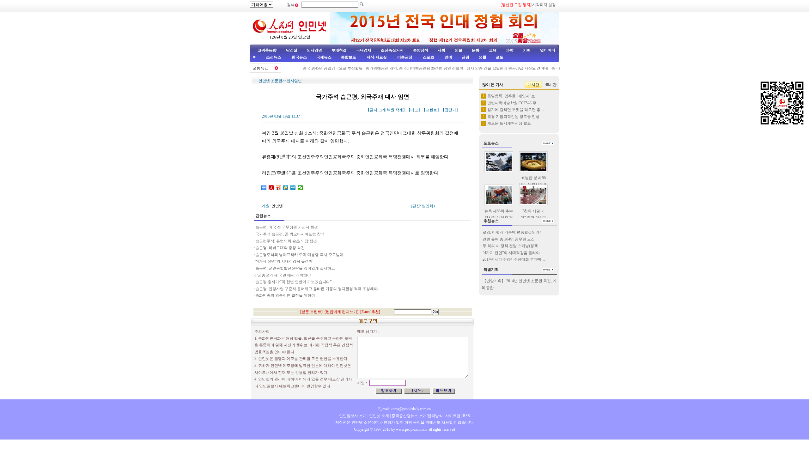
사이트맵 (452, 416)
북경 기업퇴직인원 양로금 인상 (513, 116)
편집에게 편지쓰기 (341, 312)
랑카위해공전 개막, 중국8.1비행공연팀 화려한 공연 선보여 (409, 68)
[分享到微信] (300, 187)
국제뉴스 (324, 57)
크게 (382, 110)
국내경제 (363, 50)
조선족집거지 (392, 50)
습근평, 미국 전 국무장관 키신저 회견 (286, 227)
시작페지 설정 (544, 5)
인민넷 (277, 206)
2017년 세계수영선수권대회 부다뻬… (514, 259)
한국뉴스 (299, 57)
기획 (527, 50)
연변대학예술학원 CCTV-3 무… (513, 103)
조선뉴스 (274, 57)
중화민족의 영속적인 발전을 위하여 (285, 295)
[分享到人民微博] (271, 187)
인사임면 (314, 50)
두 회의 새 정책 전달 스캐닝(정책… (512, 246)
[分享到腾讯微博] (293, 187)
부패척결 (339, 50)
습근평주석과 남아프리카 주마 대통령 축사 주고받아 (299, 254)
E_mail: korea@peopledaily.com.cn (404, 409)
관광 (465, 57)
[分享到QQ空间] (286, 187)
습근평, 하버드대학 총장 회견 (280, 248)
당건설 (291, 50)
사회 (441, 50)
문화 (475, 50)
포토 (499, 57)
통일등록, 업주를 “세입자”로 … (513, 96)
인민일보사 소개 (353, 416)
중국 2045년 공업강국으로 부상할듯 (327, 68)
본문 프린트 (311, 312)
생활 (482, 57)
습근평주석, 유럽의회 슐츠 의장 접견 (286, 241)
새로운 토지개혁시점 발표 (509, 123)
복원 (390, 110)
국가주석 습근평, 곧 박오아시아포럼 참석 (290, 234)
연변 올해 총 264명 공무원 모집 (509, 239)
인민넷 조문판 (270, 81)
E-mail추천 (370, 312)
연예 (448, 57)
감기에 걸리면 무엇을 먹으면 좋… (515, 109)
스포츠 (428, 57)
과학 (510, 50)
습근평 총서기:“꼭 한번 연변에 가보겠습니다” (293, 282)
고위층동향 (267, 50)
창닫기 (450, 110)
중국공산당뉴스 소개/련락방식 (417, 416)
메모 (414, 110)
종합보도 (348, 57)
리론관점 (404, 57)
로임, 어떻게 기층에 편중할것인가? (512, 232)
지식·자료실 (377, 57)
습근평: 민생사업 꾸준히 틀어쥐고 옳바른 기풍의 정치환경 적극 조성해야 (316, 289)
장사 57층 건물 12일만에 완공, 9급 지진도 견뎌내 (501, 68)
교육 (492, 50)
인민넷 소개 (378, 416)
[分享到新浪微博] (278, 187)
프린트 (431, 110)
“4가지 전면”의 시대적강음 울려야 (284, 261)
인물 (458, 50)
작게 (399, 110)
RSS (466, 416)
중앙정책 (420, 50)
